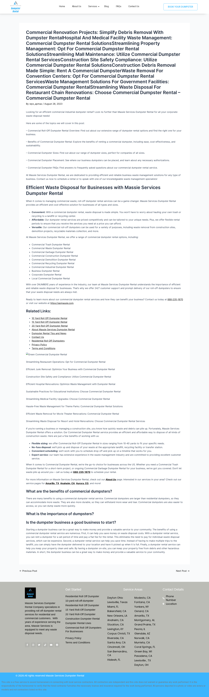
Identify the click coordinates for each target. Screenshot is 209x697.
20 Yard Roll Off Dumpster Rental (50, 325)
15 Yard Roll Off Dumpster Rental (49, 321)
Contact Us (133, 6)
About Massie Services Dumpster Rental (53, 329)
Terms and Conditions (43, 348)
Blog (106, 6)
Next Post (183, 571)
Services (92, 6)
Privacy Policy (39, 344)
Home (62, 6)
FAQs (118, 6)
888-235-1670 (175, 299)
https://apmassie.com (62, 303)
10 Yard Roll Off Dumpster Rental (49, 318)
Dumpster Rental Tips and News (49, 333)
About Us (76, 6)
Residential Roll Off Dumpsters (48, 340)
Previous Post (28, 571)
